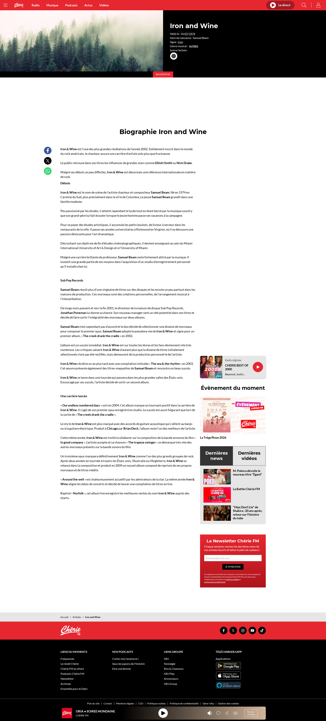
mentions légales (232, 579)
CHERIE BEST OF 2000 (236, 367)
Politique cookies (156, 703)
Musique (52, 5)
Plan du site (93, 703)
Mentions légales (125, 703)
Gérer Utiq (208, 703)
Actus (88, 5)
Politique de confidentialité (184, 703)
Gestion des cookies (228, 703)
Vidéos (104, 5)
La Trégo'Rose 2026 (213, 437)
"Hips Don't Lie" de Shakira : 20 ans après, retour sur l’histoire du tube (247, 512)
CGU (140, 703)
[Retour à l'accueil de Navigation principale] (19, 5)
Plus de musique (251, 713)
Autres (193, 46)
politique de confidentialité (214, 582)
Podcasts (71, 5)
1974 (192, 33)
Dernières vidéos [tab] (249, 455)
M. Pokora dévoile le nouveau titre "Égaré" (247, 472)
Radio (36, 5)
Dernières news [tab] (216, 455)
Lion (180, 42)
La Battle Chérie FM (246, 489)
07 (186, 33)
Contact (108, 703)
